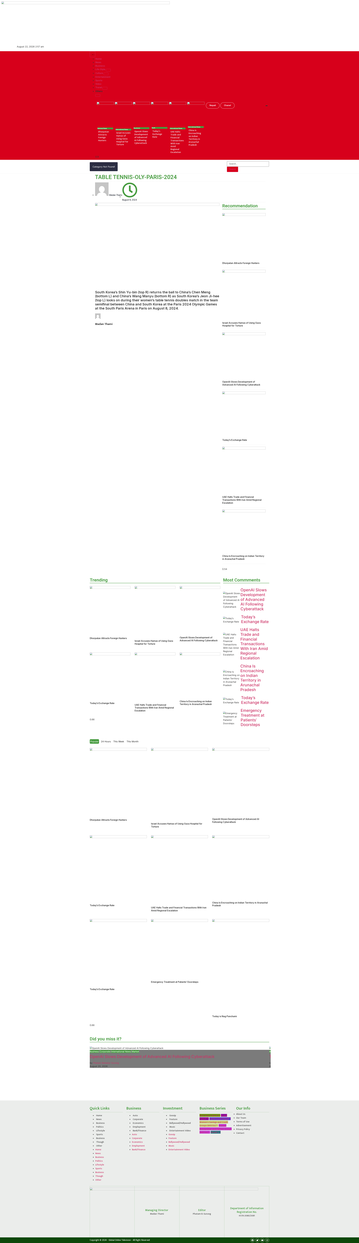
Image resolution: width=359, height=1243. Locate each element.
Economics (138, 1123)
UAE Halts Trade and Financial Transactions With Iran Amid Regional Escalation (177, 142)
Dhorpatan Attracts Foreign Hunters (103, 136)
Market (135, 1051)
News (99, 1119)
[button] (213, 105)
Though (100, 1142)
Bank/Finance (139, 1131)
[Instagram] (267, 1240)
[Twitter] (257, 1240)
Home (99, 1115)
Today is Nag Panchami (224, 1016)
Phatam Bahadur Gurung (106, 1062)
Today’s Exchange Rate (157, 134)
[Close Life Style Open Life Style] (108, 70)
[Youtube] (262, 1240)
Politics (99, 1127)
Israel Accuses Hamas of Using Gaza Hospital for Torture (123, 138)
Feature (173, 1119)
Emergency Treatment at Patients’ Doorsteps (252, 717)
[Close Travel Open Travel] (105, 88)
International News (121, 1051)
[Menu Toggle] (92, 54)
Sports (99, 1134)
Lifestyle (100, 1131)
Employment (139, 1127)
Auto (135, 1115)
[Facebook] (252, 1240)
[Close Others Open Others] (97, 95)
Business (94, 1051)
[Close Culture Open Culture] (106, 74)
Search (232, 169)
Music (172, 1127)
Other (99, 1146)
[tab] (94, 741)
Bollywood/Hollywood (180, 1123)
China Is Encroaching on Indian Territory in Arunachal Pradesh (195, 138)
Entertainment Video (180, 1131)
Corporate (105, 1051)
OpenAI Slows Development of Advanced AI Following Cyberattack (141, 137)
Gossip (172, 1115)
